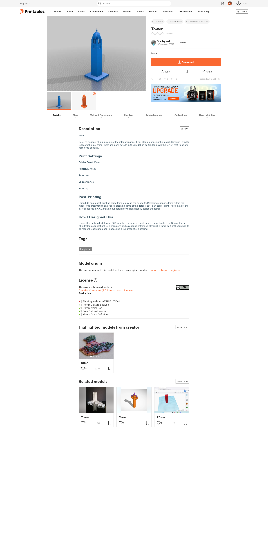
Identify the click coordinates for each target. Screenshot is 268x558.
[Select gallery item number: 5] (101, 356)
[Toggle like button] (83, 368)
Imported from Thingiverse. (166, 269)
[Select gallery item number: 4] (98, 356)
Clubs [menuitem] (81, 11)
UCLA (84, 362)
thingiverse (85, 249)
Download (188, 62)
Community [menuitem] (96, 11)
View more (182, 327)
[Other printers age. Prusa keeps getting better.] (186, 93)
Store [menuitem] (70, 11)
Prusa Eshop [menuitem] (185, 11)
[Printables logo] (32, 11)
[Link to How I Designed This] (115, 217)
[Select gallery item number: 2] (93, 356)
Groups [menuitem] (153, 11)
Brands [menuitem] (127, 11)
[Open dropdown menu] (218, 28)
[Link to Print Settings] (104, 156)
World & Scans (176, 21)
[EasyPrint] (222, 3)
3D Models (158, 21)
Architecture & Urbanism (198, 21)
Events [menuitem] (140, 11)
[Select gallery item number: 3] (96, 356)
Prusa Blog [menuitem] (203, 11)
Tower (85, 417)
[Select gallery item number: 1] (90, 356)
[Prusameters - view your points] (230, 3)
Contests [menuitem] (113, 11)
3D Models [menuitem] (55, 11)
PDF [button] (186, 128)
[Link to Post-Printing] (103, 196)
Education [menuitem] (168, 11)
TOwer (161, 417)
